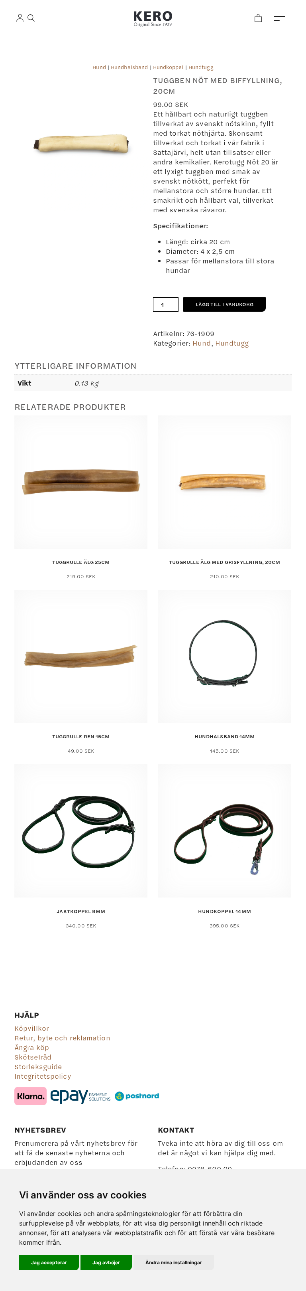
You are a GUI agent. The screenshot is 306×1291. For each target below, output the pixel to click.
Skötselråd (32, 1057)
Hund (99, 67)
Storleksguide (38, 1066)
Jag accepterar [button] (49, 1262)
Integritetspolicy (42, 1076)
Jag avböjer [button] (106, 1262)
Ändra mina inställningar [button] (173, 1262)
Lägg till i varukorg (224, 304)
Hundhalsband (129, 67)
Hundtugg (201, 67)
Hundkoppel (168, 67)
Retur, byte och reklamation (62, 1037)
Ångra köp (31, 1047)
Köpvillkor (31, 1028)
